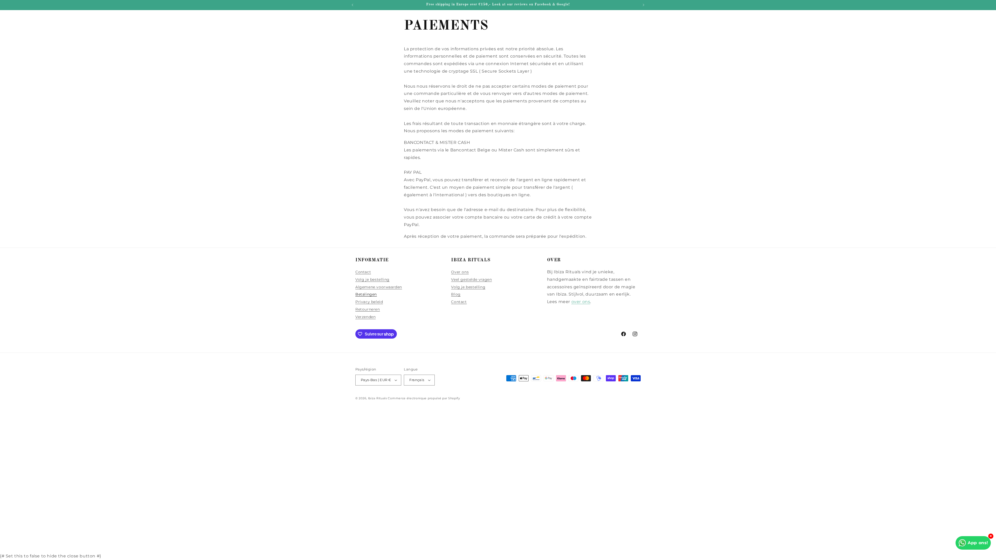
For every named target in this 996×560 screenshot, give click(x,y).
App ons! (978, 542)
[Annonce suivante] (643, 5)
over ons (580, 301)
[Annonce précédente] (352, 5)
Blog (455, 294)
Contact (363, 272)
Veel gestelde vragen (471, 279)
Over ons (460, 272)
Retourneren (367, 309)
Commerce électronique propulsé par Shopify (424, 398)
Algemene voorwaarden (378, 287)
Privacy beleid (369, 301)
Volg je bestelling (372, 279)
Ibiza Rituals (377, 398)
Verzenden (365, 316)
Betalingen (366, 294)
